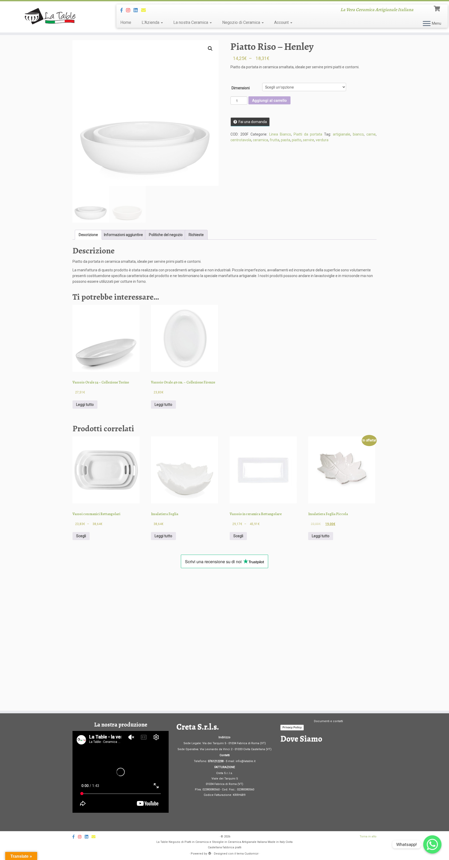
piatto (296, 140)
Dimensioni (241, 88)
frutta (274, 140)
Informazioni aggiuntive (123, 235)
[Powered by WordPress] (210, 853)
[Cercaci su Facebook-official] (123, 10)
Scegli (81, 536)
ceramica (260, 140)
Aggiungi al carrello (269, 100)
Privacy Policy (292, 727)
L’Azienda (151, 22)
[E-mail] (145, 10)
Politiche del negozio (166, 235)
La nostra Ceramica (191, 22)
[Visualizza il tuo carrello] (437, 8)
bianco (358, 134)
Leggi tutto (85, 404)
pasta (285, 140)
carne (371, 134)
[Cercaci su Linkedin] (137, 10)
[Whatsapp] (432, 844)
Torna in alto (368, 836)
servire (308, 140)
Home (125, 22)
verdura (322, 140)
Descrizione (88, 235)
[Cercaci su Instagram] (130, 10)
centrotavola (240, 140)
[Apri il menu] (427, 24)
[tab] (88, 235)
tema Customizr (248, 853)
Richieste (196, 235)
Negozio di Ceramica (241, 22)
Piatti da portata (308, 134)
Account (282, 22)
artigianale (341, 134)
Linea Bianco (280, 134)
